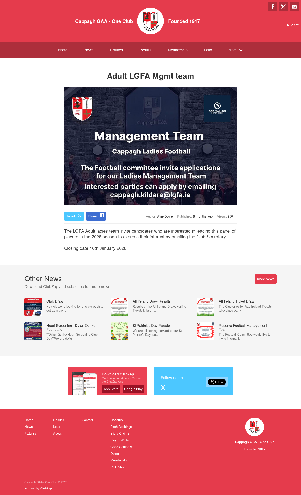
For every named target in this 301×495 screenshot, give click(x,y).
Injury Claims (119, 433)
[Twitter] (283, 6)
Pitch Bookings (121, 427)
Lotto (208, 50)
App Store (111, 389)
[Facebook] (272, 6)
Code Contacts (121, 447)
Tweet (70, 216)
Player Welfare (121, 440)
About (57, 433)
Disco (114, 453)
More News (265, 279)
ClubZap (46, 488)
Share (92, 216)
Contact (87, 420)
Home (63, 50)
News (88, 50)
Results (145, 50)
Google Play (133, 389)
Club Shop (117, 467)
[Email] (294, 6)
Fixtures (116, 50)
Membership (178, 50)
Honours (116, 420)
